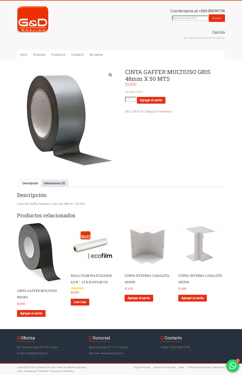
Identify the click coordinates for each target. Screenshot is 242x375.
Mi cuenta (96, 54)
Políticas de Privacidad (164, 367)
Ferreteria (164, 111)
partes (181, 367)
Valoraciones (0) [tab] (54, 183)
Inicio (23, 54)
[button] (110, 75)
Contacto (77, 54)
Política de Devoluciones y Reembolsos (206, 367)
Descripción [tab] (30, 183)
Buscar (217, 18)
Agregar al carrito (151, 100)
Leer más (80, 302)
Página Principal (142, 367)
